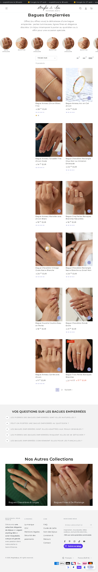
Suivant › (69, 390)
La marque (29, 524)
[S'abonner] (91, 525)
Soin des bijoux (50, 532)
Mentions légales (32, 532)
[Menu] (6, 8)
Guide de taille (50, 528)
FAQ (45, 524)
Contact (47, 543)
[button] (80, 8)
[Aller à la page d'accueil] (49, 8)
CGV (26, 528)
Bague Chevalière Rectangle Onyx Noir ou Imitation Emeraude (78, 161)
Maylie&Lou (15, 558)
